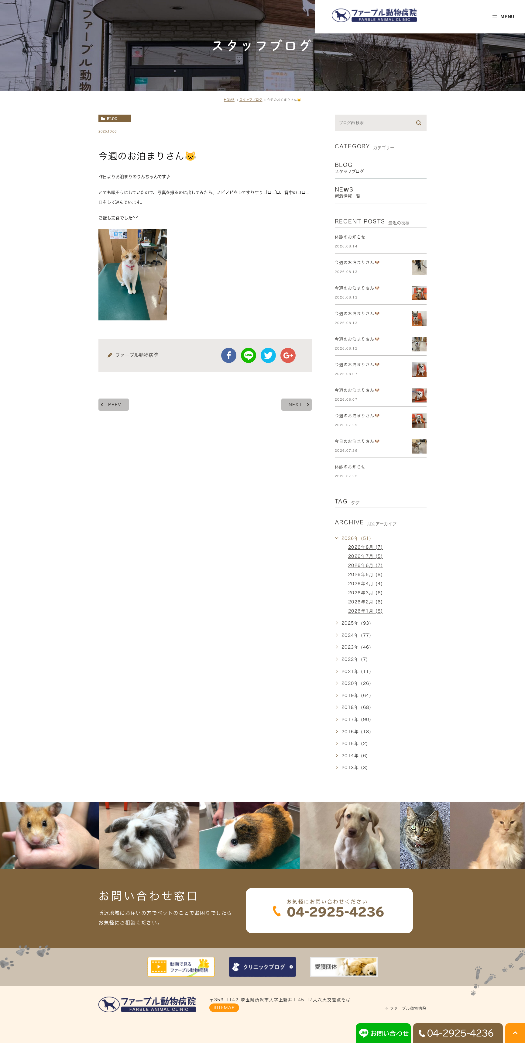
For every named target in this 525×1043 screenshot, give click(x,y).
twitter (268, 355)
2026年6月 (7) (365, 566)
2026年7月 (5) (365, 556)
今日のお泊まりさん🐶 (357, 441)
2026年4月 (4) (365, 584)
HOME (229, 99)
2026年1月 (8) (365, 611)
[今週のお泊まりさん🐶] (419, 267)
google (288, 355)
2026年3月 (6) (365, 593)
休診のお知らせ (350, 237)
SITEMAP (224, 1008)
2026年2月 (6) (365, 602)
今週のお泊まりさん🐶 (357, 262)
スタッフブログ (250, 99)
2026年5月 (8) (365, 575)
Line (248, 355)
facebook (228, 355)
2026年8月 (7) (365, 547)
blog (112, 118)
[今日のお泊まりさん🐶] (419, 446)
